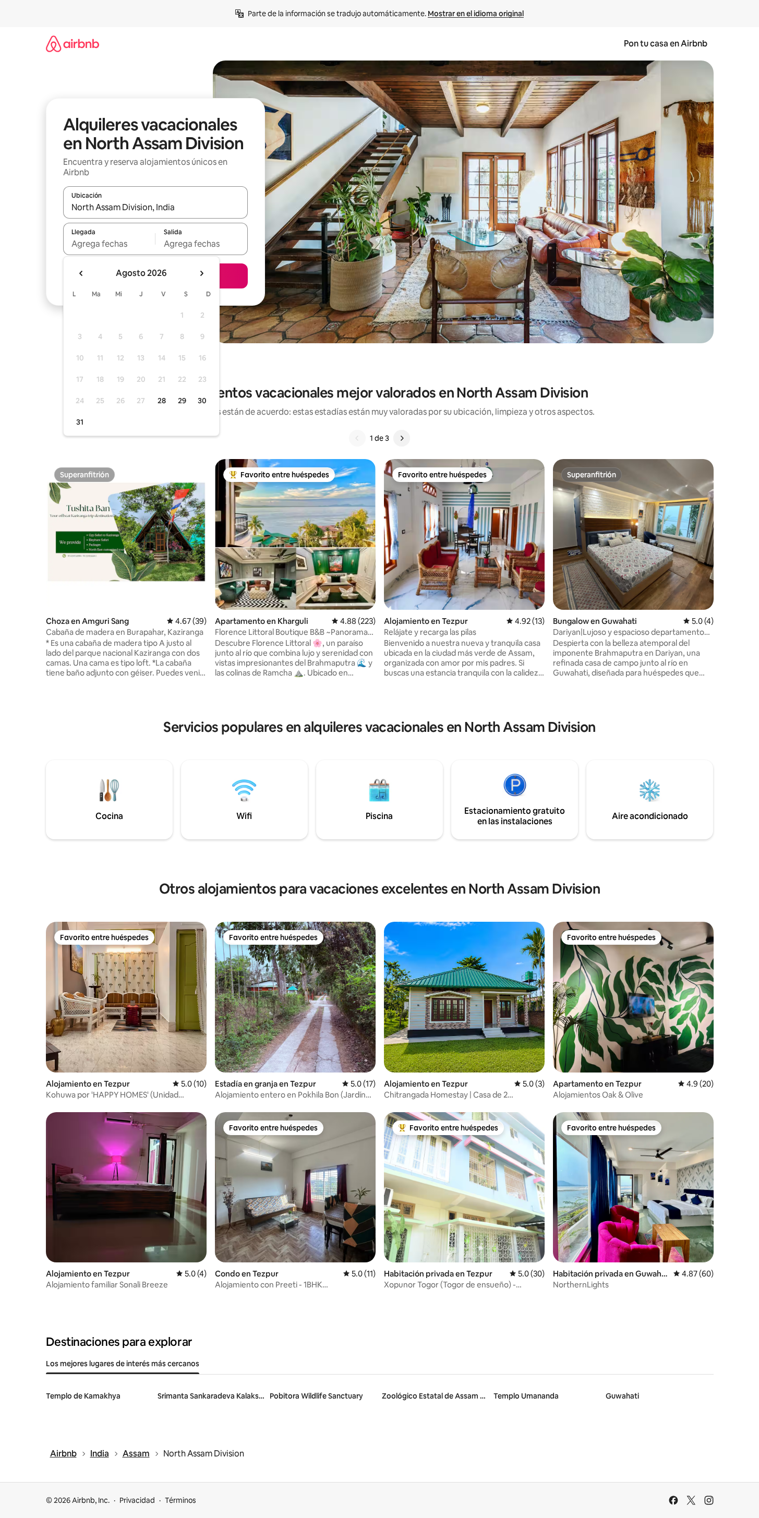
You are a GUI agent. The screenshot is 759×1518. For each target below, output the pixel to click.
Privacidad (137, 1500)
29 (182, 400)
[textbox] (109, 243)
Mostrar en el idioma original (476, 13)
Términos (180, 1500)
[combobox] (155, 207)
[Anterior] (357, 438)
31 (79, 422)
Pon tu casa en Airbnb (665, 43)
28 (162, 400)
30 (202, 400)
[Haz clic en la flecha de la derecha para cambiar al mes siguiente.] (201, 273)
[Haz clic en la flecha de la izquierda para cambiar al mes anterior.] (81, 273)
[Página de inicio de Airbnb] (72, 43)
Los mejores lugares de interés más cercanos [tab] (122, 1363)
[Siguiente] (401, 438)
